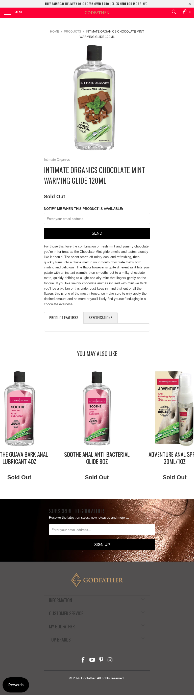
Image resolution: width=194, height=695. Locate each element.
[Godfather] (97, 13)
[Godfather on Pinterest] (101, 660)
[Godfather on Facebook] (83, 660)
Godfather (88, 678)
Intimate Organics (57, 159)
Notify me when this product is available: (83, 209)
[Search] (173, 11)
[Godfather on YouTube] (92, 660)
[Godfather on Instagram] (110, 660)
